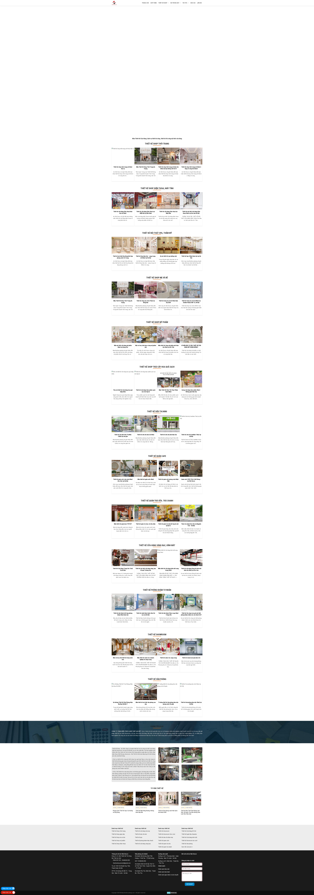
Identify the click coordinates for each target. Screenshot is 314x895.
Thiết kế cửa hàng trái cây (142, 831)
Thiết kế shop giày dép (118, 834)
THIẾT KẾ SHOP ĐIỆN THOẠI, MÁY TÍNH (157, 188)
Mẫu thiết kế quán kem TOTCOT (123, 524)
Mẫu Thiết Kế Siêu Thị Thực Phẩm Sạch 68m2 (168, 391)
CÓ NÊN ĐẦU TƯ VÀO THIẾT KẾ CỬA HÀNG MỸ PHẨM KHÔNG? (191, 346)
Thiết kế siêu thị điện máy (165, 837)
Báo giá (193, 3)
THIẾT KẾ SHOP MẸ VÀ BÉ (157, 277)
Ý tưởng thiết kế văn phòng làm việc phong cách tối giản (168, 703)
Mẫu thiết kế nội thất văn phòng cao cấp (146, 703)
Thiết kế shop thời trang (118, 831)
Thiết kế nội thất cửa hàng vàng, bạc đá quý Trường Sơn (145, 569)
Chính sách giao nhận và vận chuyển (168, 875)
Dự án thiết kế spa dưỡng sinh (168, 256)
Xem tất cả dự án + (187, 847)
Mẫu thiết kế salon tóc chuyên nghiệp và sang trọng (145, 658)
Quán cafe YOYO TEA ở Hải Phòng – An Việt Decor (191, 480)
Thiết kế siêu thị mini (141, 834)
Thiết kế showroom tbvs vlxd (166, 834)
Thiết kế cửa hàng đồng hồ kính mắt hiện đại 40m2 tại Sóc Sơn (191, 569)
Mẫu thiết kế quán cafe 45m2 (146, 479)
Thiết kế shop (162, 3)
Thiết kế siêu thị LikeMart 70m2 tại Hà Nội (191, 435)
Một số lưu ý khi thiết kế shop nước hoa (123, 658)
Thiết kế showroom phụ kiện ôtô (191, 658)
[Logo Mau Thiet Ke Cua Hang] (114, 3)
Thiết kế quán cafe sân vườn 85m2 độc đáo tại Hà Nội (122, 480)
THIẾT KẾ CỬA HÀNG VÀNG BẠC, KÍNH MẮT (157, 545)
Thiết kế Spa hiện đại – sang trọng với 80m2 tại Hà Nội (145, 257)
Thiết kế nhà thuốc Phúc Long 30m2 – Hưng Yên (168, 614)
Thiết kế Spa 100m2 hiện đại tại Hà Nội (191, 257)
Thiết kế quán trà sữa (164, 843)
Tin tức (185, 3)
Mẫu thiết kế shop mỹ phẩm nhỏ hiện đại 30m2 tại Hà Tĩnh (168, 346)
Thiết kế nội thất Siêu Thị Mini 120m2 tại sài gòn (122, 435)
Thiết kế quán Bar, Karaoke (189, 834)
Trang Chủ (145, 3)
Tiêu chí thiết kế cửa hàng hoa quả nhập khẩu (122, 391)
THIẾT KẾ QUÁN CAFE (157, 456)
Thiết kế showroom (163, 831)
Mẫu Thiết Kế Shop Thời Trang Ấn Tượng (145, 167)
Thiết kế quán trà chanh (165, 847)
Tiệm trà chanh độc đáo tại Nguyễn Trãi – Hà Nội (191, 524)
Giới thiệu (153, 3)
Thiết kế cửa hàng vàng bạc (143, 843)
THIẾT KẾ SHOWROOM (157, 634)
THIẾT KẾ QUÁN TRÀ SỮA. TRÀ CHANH (157, 500)
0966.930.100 (6, 892)
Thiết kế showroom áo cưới (189, 840)
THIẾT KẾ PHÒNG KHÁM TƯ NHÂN (157, 590)
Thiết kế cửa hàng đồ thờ (189, 831)
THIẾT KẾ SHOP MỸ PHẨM (157, 322)
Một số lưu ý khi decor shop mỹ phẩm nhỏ (145, 346)
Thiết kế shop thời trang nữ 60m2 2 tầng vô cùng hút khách (191, 167)
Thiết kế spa (138, 837)
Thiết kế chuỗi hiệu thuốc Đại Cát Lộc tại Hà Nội (145, 614)
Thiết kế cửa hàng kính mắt (189, 837)
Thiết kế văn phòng (187, 843)
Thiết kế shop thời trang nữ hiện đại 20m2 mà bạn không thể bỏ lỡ (168, 167)
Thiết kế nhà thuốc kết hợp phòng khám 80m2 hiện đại (122, 614)
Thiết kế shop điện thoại (119, 843)
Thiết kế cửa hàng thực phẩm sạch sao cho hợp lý (145, 391)
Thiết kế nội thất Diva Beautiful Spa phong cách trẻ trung (123, 257)
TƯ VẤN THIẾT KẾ (157, 788)
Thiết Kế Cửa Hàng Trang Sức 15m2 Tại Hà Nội (123, 569)
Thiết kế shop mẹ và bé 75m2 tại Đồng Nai (146, 301)
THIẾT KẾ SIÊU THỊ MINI (157, 411)
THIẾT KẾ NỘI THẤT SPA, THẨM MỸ (157, 233)
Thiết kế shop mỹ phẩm (118, 840)
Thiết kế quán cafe (163, 840)
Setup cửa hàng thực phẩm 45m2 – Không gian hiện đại (191, 391)
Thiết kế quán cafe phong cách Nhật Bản (168, 480)
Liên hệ (199, 3)
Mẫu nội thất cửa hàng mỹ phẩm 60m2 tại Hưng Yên (123, 346)
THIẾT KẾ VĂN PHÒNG (157, 679)
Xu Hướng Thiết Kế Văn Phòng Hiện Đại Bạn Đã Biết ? (123, 703)
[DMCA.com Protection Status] (172, 892)
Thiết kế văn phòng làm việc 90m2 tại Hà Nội (191, 703)
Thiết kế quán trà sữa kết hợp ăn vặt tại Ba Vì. (168, 524)
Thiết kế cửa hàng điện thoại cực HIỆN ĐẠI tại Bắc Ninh (145, 212)
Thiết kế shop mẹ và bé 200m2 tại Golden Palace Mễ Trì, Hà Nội (191, 301)
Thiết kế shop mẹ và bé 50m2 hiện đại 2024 (168, 301)
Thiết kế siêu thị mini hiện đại (168, 434)
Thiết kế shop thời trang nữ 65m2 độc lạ (122, 167)
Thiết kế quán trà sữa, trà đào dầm (145, 524)
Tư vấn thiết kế (120, 807)
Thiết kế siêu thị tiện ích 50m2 (145, 434)
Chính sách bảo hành (164, 872)
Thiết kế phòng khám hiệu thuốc (144, 840)
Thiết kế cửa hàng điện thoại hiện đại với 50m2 (122, 212)
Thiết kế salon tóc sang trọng (168, 658)
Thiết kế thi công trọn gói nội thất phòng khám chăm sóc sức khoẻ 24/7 (191, 614)
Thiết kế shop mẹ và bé (118, 837)
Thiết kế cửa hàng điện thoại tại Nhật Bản (168, 212)
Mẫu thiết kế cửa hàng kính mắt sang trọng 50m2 (168, 569)
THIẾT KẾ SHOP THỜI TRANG (157, 143)
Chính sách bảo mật (163, 869)
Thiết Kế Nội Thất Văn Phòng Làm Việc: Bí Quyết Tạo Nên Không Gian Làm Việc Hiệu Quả (190, 812)
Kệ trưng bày (174, 3)
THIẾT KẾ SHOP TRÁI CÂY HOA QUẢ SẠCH (157, 367)
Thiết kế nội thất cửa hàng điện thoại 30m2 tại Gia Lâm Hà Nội (191, 212)
